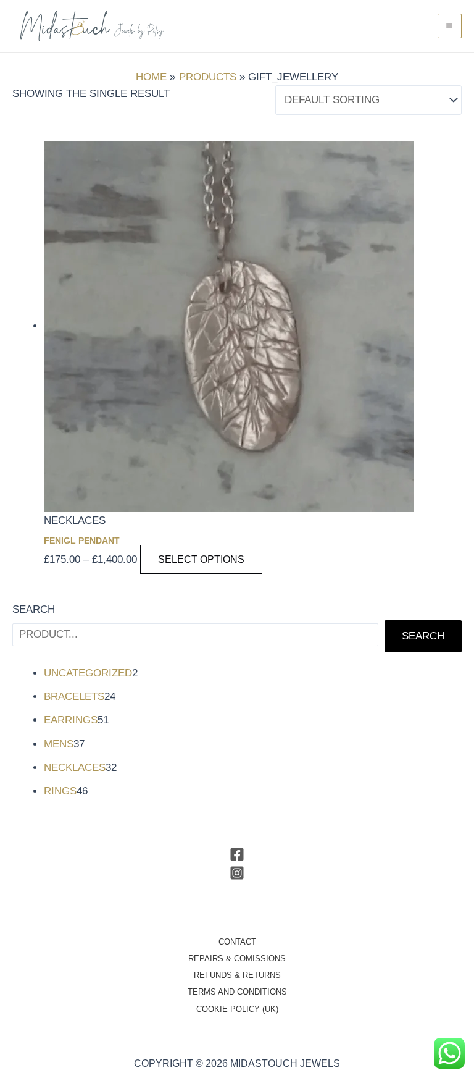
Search (33, 609)
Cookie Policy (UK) (237, 1009)
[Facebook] (237, 854)
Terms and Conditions (237, 991)
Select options (201, 559)
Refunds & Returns (237, 975)
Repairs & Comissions (237, 958)
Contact (237, 941)
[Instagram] (237, 872)
